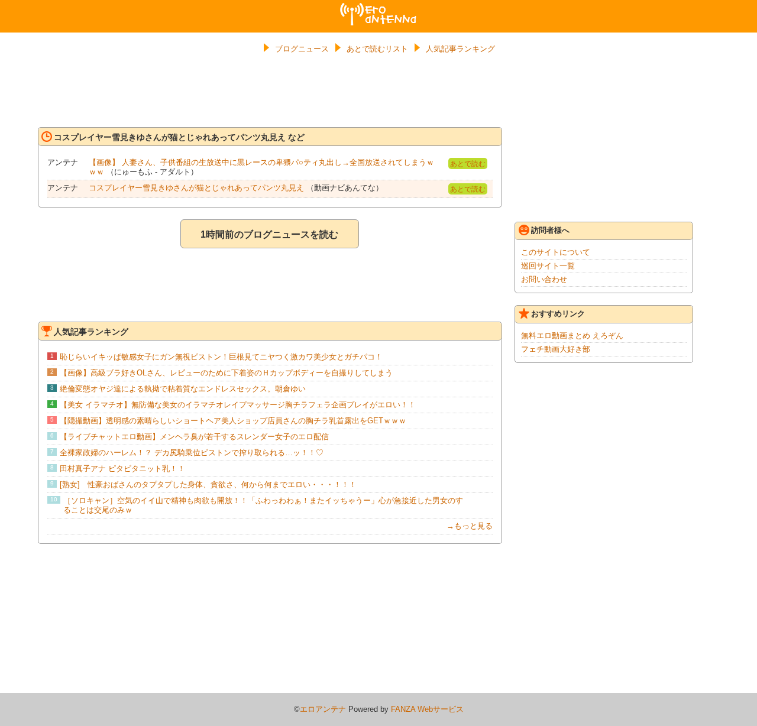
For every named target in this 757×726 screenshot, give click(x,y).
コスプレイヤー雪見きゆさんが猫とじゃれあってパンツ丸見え (196, 187)
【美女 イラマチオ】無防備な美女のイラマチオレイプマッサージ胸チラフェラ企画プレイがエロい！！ (238, 404)
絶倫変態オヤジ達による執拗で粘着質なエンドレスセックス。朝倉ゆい (183, 388)
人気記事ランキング (460, 48)
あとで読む (468, 164)
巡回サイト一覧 (548, 265)
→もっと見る (470, 525)
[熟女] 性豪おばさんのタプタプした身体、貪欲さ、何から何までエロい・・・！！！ (208, 484)
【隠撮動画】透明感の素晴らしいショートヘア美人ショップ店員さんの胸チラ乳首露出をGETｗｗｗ (233, 420)
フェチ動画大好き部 (555, 349)
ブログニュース (302, 48)
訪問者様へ (550, 230)
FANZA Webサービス (427, 709)
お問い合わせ (544, 279)
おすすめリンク (558, 313)
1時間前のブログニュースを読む (269, 234)
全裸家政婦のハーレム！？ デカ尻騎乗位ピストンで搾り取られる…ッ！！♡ (191, 452)
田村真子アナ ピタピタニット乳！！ (122, 468)
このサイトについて (555, 252)
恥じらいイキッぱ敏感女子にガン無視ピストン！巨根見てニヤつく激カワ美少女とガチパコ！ (221, 356)
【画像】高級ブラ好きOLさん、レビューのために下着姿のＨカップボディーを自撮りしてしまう (226, 372)
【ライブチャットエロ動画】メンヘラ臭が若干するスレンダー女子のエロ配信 (194, 436)
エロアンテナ (378, 7)
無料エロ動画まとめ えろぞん (572, 335)
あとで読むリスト (377, 48)
